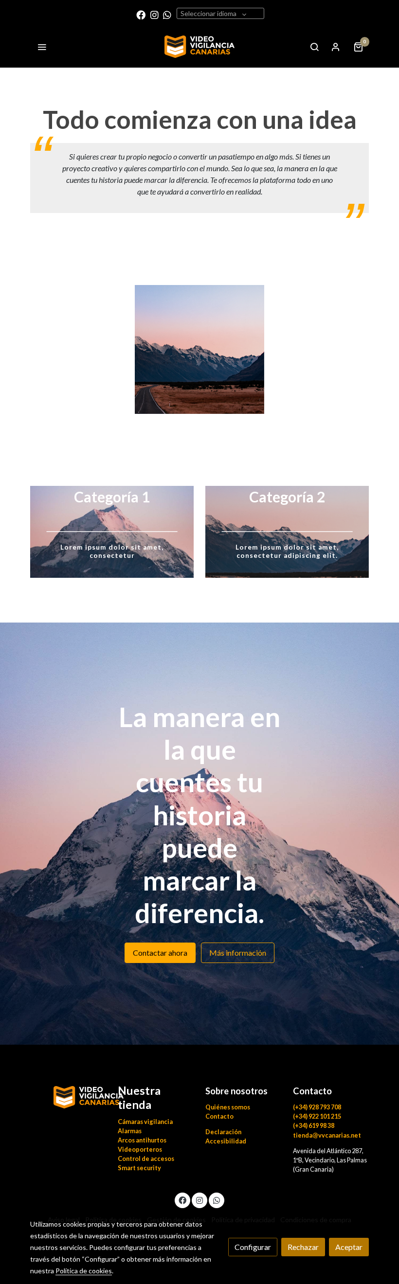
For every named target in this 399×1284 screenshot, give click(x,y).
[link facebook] (140, 14)
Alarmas (130, 1131)
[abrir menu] (42, 47)
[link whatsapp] (167, 14)
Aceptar (349, 1246)
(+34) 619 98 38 (313, 1125)
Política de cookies (83, 1270)
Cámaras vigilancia (145, 1121)
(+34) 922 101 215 (317, 1116)
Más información (237, 952)
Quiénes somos (227, 1107)
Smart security (139, 1168)
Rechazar (303, 1246)
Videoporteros (140, 1149)
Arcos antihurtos (142, 1140)
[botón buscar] (314, 47)
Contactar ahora (160, 952)
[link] (200, 47)
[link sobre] (68, 1096)
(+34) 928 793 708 (317, 1107)
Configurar (253, 1246)
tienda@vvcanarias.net (327, 1135)
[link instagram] (154, 14)
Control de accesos (146, 1158)
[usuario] (335, 47)
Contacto (219, 1116)
